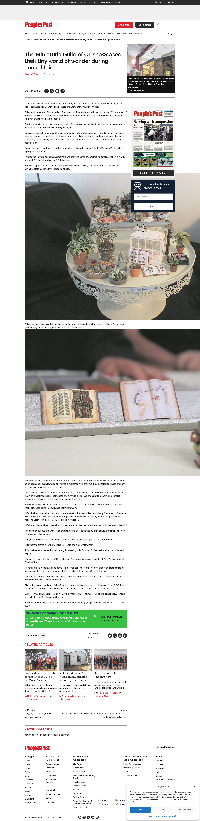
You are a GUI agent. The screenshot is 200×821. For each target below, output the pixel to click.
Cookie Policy (154, 816)
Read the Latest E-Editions (153, 173)
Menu (32, 2)
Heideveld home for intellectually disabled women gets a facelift (73, 677)
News (35, 39)
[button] (194, 786)
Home (27, 39)
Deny (163, 809)
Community (124, 25)
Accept (140, 809)
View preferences (185, 809)
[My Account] (168, 33)
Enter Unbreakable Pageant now (106, 675)
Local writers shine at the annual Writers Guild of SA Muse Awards (41, 677)
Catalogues (145, 25)
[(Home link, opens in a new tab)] (37, 748)
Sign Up (153, 206)
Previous (31, 710)
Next (122, 710)
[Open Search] (172, 33)
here (82, 618)
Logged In (45, 734)
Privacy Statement (168, 816)
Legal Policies (57, 817)
